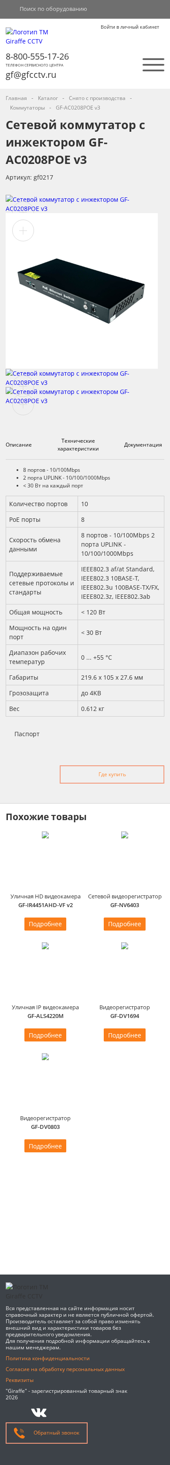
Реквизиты (20, 1380)
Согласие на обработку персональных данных (65, 1369)
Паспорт (27, 734)
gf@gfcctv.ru (31, 74)
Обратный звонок (55, 1432)
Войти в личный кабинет (130, 27)
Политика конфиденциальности (48, 1358)
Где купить (112, 774)
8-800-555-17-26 (37, 56)
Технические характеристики (78, 444)
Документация (143, 444)
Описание (19, 444)
